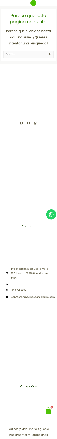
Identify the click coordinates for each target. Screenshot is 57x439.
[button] (33, 3)
